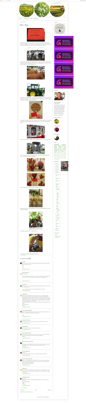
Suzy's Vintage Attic (25, 332)
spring (57, 159)
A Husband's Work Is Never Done (57, 195)
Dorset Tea (56, 153)
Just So (61, 154)
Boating (65, 152)
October (57, 180)
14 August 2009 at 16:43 (26, 385)
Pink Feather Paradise (26, 310)
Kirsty (23, 284)
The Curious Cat (25, 320)
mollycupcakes (24, 377)
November (57, 178)
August (57, 186)
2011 (56, 169)
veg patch (58, 152)
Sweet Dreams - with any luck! (57, 210)
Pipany (23, 368)
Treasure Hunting (57, 189)
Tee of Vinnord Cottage (26, 358)
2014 (56, 164)
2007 (56, 230)
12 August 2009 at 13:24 (26, 347)
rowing (55, 159)
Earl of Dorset (60, 153)
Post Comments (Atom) (29, 391)
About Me (26, 19)
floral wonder (63, 149)
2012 (56, 167)
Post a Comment (24, 387)
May (63, 154)
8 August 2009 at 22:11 (26, 280)
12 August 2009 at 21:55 (26, 355)
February (57, 223)
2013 (56, 166)
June (57, 215)
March (57, 220)
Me (65, 146)
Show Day (57, 206)
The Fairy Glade (25, 351)
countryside (56, 149)
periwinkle (24, 326)
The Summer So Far (57, 203)
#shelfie (62, 152)
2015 (56, 163)
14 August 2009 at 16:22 (26, 373)
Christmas (63, 144)
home (55, 145)
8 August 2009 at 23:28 (26, 290)
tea (58, 159)
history (59, 151)
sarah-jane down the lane (26, 341)
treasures (59, 145)
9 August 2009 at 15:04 (26, 306)
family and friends (60, 148)
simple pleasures (58, 146)
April (57, 218)
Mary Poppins (24, 272)
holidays (64, 145)
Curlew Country (58, 102)
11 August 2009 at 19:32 (26, 338)
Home (21, 19)
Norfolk (65, 154)
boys (59, 150)
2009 (56, 172)
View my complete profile (58, 115)
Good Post (57, 200)
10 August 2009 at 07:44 (26, 316)
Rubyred (23, 294)
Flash (58, 154)
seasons (56, 144)
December (57, 174)
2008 (56, 228)
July (57, 214)
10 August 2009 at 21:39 (26, 329)
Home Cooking (34, 19)
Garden (55, 150)
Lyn (22, 261)
